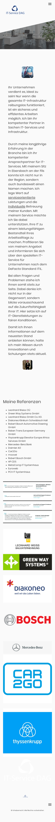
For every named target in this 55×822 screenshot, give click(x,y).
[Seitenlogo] (14, 10)
